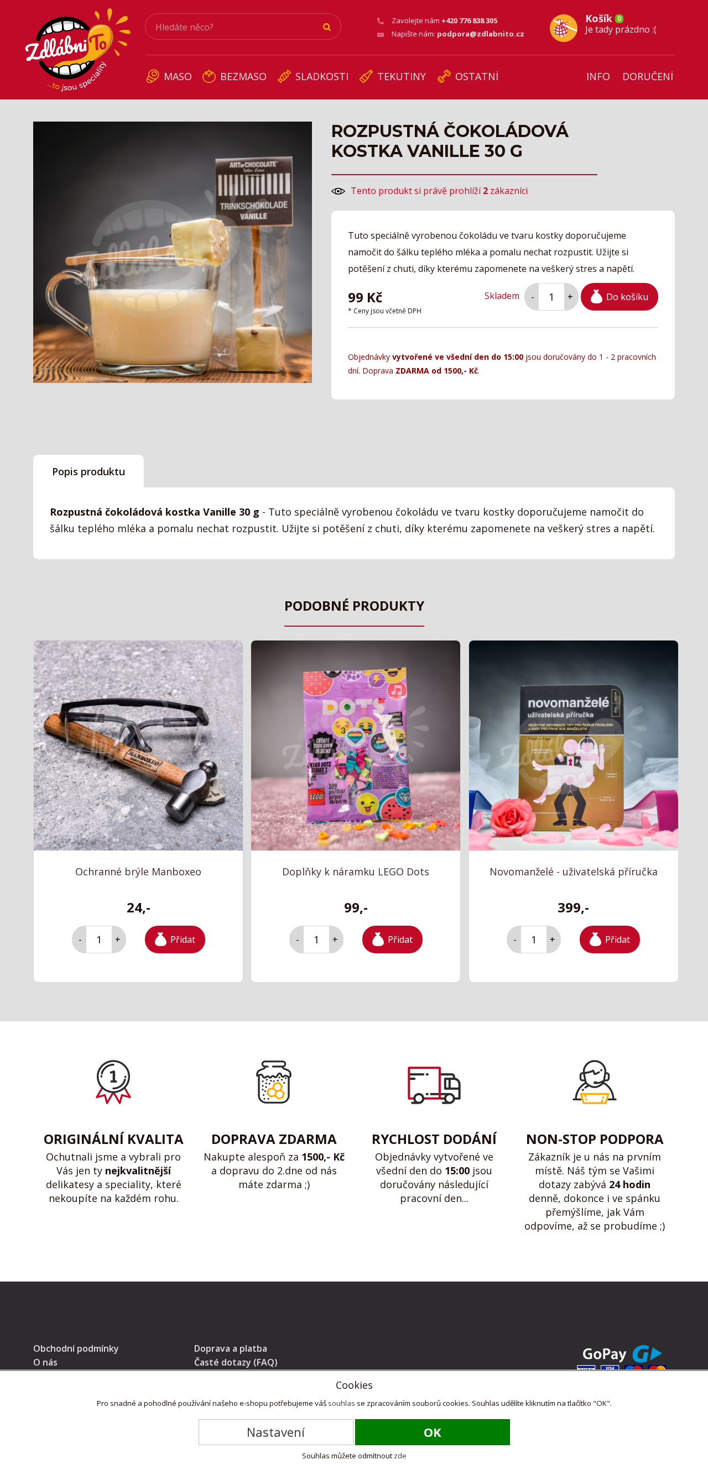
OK (432, 1432)
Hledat (327, 27)
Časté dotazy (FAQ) (236, 1362)
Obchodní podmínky (76, 1348)
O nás (45, 1362)
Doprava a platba (230, 1348)
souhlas (341, 1403)
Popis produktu (88, 471)
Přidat (182, 939)
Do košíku (627, 297)
